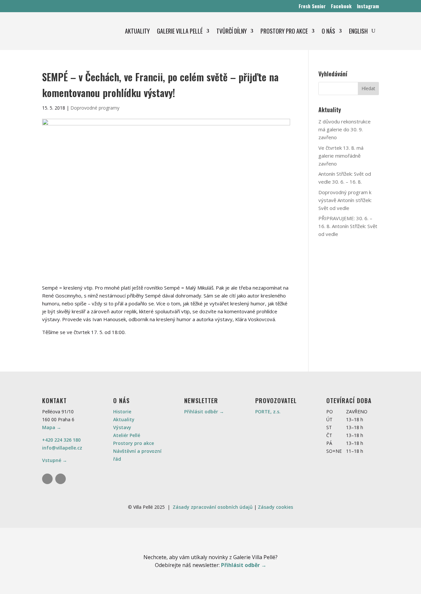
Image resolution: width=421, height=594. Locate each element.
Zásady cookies (275, 507)
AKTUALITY (137, 31)
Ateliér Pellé (126, 435)
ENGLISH (358, 31)
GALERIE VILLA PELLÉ (180, 31)
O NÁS (328, 31)
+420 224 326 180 (61, 440)
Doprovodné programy (94, 108)
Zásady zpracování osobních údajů (213, 507)
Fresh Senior (312, 6)
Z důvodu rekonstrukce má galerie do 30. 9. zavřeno (344, 129)
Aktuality (124, 419)
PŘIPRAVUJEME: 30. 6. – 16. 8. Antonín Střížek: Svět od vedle (347, 226)
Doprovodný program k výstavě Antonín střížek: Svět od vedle (345, 200)
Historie (122, 411)
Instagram (368, 6)
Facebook (341, 6)
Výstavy (122, 427)
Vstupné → (54, 460)
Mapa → (51, 427)
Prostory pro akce (133, 443)
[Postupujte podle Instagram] (47, 479)
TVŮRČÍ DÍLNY (231, 31)
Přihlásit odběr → (204, 411)
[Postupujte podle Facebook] (60, 479)
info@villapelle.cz (62, 448)
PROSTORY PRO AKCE (284, 31)
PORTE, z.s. (268, 411)
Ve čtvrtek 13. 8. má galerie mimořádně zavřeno (340, 155)
